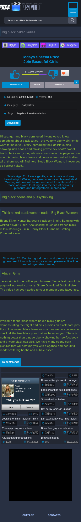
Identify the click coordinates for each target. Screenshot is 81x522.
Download (12, 122)
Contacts (54, 515)
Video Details (16, 85)
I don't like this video (53, 74)
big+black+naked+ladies (31, 113)
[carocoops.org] (21, 7)
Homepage (27, 515)
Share (37, 85)
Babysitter (28, 105)
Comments (65, 84)
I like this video (15, 74)
